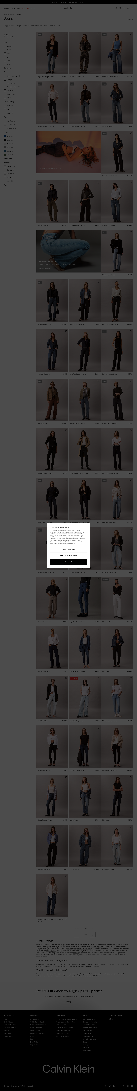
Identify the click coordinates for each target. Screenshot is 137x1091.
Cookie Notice (57, 543)
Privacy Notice (70, 543)
